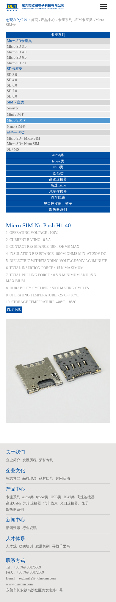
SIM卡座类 (84, 20)
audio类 (58, 155)
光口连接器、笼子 (58, 204)
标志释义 (13, 478)
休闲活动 (63, 478)
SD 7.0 (12, 91)
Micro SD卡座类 (19, 41)
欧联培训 (26, 546)
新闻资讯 (13, 528)
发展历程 (29, 460)
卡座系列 (65, 20)
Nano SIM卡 (16, 126)
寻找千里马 (61, 546)
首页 (34, 20)
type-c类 (58, 161)
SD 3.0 (12, 75)
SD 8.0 (12, 96)
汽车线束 (58, 197)
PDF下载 (14, 309)
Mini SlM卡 (15, 114)
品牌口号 (46, 478)
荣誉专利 (46, 460)
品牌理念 (29, 478)
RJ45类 (58, 173)
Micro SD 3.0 (16, 46)
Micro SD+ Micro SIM (23, 138)
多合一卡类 (16, 132)
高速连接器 (58, 179)
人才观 (11, 546)
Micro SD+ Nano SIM (23, 144)
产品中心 (48, 20)
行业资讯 (29, 528)
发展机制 (42, 546)
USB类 (58, 167)
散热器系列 (58, 209)
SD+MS (13, 149)
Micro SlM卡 (16, 120)
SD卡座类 (14, 69)
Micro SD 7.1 (16, 63)
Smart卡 (13, 108)
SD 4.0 (12, 80)
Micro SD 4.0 (16, 52)
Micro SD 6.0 (16, 57)
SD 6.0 (12, 85)
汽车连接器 (58, 191)
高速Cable (58, 185)
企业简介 (13, 460)
